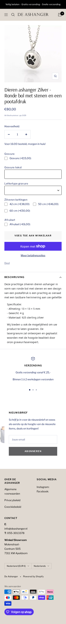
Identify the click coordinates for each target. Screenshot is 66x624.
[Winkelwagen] (60, 14)
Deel (7, 263)
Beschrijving (14, 277)
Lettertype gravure (16, 183)
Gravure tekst (13, 167)
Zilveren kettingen (15, 199)
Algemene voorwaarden (12, 491)
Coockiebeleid (12, 506)
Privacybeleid (12, 500)
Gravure (9, 153)
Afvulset (9, 219)
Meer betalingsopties (33, 255)
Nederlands (40, 566)
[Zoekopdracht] (13, 14)
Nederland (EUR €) (16, 566)
